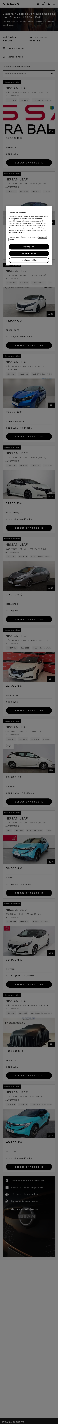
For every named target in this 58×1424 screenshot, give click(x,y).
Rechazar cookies (29, 253)
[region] (29, 235)
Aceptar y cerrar (29, 247)
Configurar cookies (29, 260)
